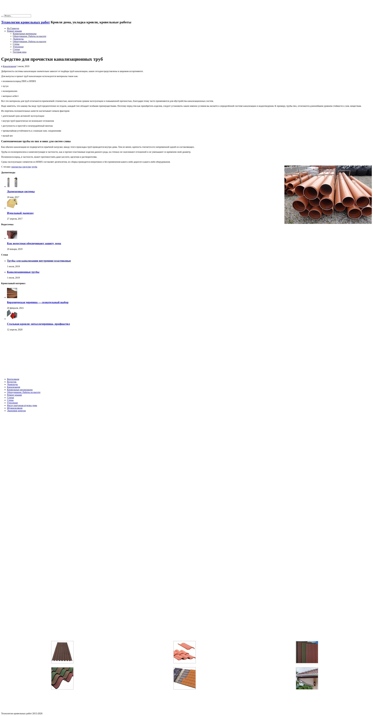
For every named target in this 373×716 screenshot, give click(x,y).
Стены (16, 44)
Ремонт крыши (14, 31)
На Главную (13, 28)
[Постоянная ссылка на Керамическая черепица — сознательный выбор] (12, 297)
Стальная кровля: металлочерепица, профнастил (38, 323)
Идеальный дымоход (20, 213)
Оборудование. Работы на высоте (29, 36)
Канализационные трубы (23, 271)
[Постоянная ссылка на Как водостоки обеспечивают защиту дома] (12, 238)
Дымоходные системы (21, 191)
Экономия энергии (16, 410)
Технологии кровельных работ (25, 22)
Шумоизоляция (14, 408)
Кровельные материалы (24, 33)
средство (26, 167)
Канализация (9, 66)
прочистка (16, 167)
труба (34, 167)
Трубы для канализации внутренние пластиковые (39, 260)
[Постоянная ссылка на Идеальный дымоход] (12, 208)
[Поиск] (2, 16)
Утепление (18, 47)
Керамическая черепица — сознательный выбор (37, 302)
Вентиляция (13, 379)
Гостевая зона (19, 52)
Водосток (11, 382)
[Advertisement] (186, 7)
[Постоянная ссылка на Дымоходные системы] (12, 186)
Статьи (16, 49)
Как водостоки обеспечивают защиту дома (34, 243)
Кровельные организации (20, 389)
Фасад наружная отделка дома (22, 405)
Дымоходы (18, 39)
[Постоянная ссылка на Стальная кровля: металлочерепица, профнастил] (12, 319)
